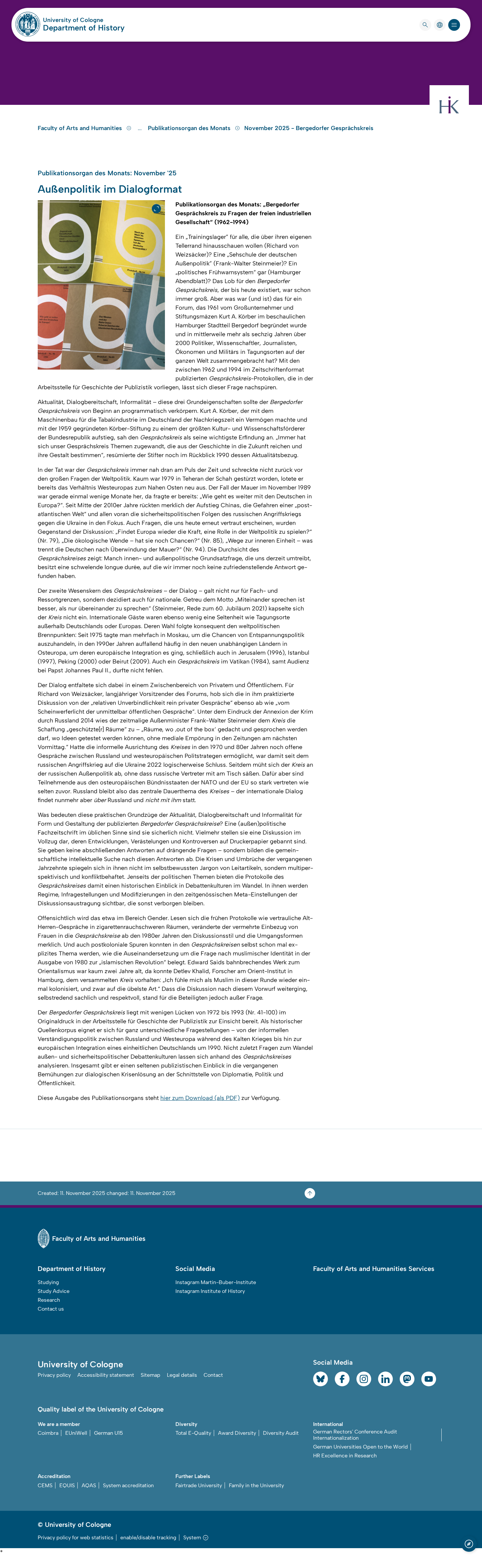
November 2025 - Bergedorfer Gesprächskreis (308, 128)
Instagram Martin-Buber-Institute (215, 1282)
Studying (48, 1282)
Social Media (195, 1269)
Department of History (84, 27)
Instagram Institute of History (210, 1291)
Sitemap (150, 1375)
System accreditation (128, 1485)
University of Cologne (84, 20)
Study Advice (54, 1291)
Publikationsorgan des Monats (190, 128)
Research (49, 1300)
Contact (213, 1375)
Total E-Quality (193, 1433)
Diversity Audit (281, 1433)
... (140, 128)
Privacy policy (54, 1375)
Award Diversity (237, 1433)
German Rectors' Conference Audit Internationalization (355, 1435)
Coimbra (48, 1433)
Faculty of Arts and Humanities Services (373, 1269)
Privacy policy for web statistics (75, 1537)
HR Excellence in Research (345, 1455)
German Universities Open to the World (360, 1447)
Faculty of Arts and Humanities (81, 128)
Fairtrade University (198, 1485)
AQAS (89, 1485)
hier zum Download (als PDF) (200, 1098)
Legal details (182, 1375)
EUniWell (76, 1433)
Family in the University (256, 1485)
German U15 (108, 1433)
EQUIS (67, 1485)
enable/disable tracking (148, 1537)
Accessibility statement (105, 1375)
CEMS (45, 1485)
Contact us (51, 1309)
